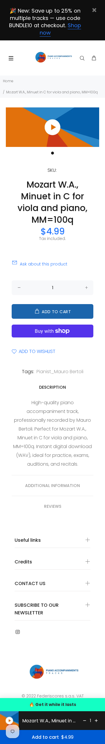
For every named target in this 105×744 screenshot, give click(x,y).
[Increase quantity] (96, 721)
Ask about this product (43, 264)
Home (8, 80)
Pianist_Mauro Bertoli (59, 371)
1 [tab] (52, 153)
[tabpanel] (52, 127)
